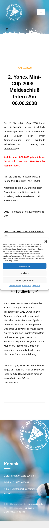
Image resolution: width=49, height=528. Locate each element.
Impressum (36, 286)
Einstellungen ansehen (24, 280)
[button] (45, 241)
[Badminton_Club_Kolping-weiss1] (14, 5)
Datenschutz (26, 286)
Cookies (21, 512)
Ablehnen (24, 273)
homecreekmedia (35, 504)
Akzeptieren (24, 266)
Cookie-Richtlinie (15, 286)
